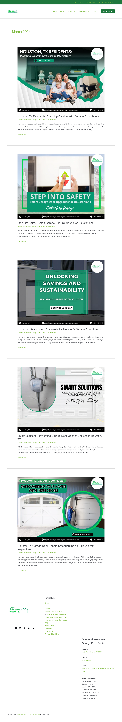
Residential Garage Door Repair (56, 614)
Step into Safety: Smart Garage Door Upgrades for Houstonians (56, 222)
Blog (74, 2)
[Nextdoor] (29, 628)
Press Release (49, 626)
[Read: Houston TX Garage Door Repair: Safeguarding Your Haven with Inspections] (61, 509)
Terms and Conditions (106, 2)
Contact (94, 11)
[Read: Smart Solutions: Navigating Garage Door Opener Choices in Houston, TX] (61, 399)
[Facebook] (16, 628)
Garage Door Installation (53, 611)
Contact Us (48, 628)
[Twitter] (20, 628)
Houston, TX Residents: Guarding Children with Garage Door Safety (58, 116)
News (81, 2)
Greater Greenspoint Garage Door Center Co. (33, 119)
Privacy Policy (91, 2)
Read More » (22, 135)
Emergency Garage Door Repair (56, 620)
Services (70, 11)
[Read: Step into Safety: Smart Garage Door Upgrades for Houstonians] (61, 186)
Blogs (46, 623)
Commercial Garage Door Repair (56, 617)
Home (55, 11)
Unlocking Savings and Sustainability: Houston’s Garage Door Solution (60, 329)
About (62, 11)
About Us (48, 606)
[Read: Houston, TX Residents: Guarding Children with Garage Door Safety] (61, 79)
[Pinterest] (24, 628)
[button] (74, 11)
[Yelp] (33, 628)
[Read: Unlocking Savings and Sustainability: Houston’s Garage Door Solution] (61, 293)
